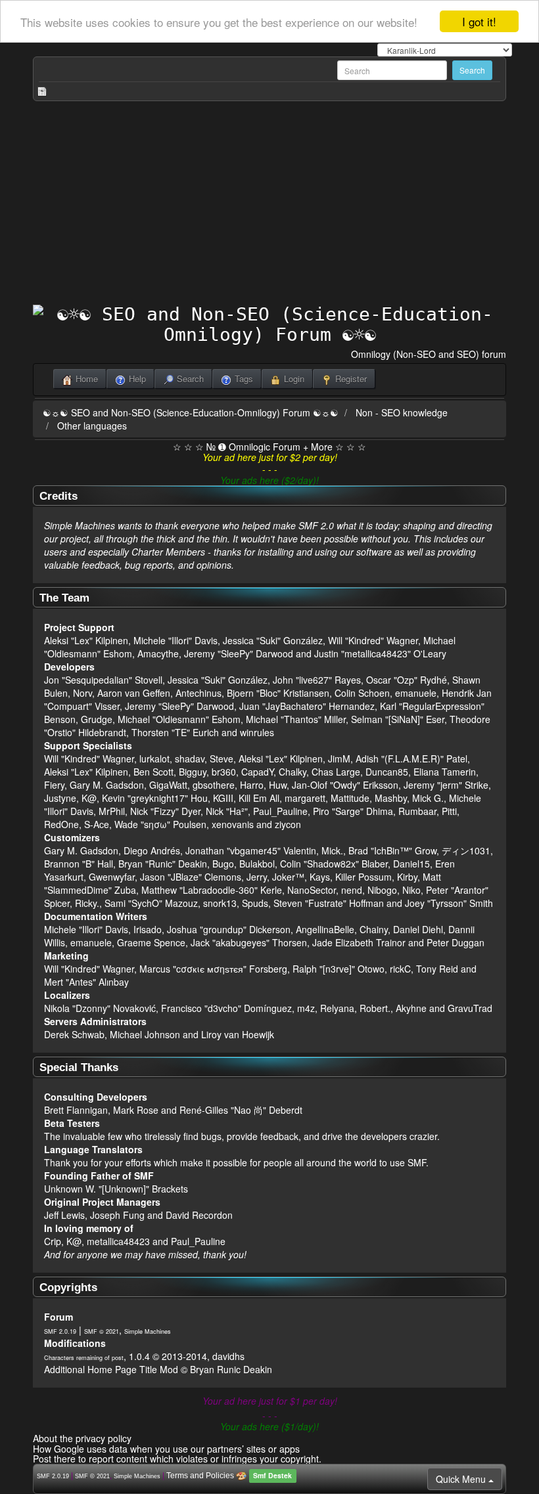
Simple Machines (147, 1331)
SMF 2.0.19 (60, 1331)
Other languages (92, 425)
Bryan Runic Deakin (231, 1369)
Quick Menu (462, 1478)
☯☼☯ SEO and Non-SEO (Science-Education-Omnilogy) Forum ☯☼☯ (191, 412)
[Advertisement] (269, 206)
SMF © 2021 (101, 1331)
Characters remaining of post (84, 1357)
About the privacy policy (82, 1438)
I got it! (479, 21)
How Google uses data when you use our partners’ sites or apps (166, 1448)
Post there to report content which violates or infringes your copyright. (177, 1458)
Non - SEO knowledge (402, 412)
